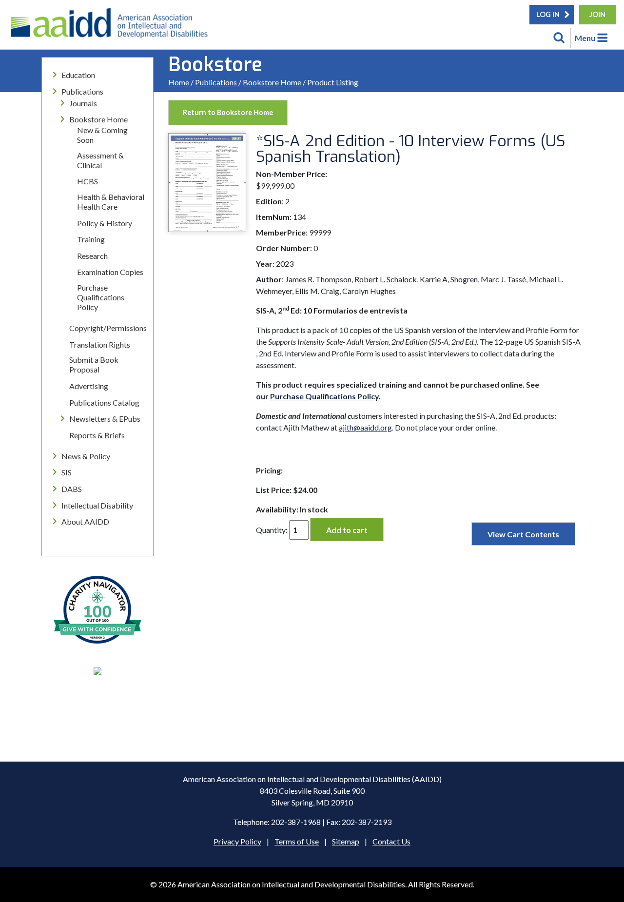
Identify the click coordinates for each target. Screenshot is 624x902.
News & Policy (85, 456)
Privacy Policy (237, 841)
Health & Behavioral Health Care (110, 201)
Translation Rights (99, 344)
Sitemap (345, 841)
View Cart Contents (523, 534)
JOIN (597, 14)
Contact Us (391, 841)
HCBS (87, 181)
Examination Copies (110, 271)
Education (78, 74)
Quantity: (272, 529)
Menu (585, 37)
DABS (71, 488)
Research (92, 255)
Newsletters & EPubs (104, 418)
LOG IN (548, 14)
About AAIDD (85, 521)
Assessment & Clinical (100, 160)
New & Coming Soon (102, 134)
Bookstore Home (273, 82)
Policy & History (104, 223)
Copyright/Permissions (108, 328)
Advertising (88, 386)
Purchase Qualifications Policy (100, 297)
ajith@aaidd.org (365, 427)
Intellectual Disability (97, 505)
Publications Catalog (104, 402)
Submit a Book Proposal (93, 364)
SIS (66, 472)
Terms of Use (296, 841)
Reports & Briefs (97, 435)
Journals (83, 103)
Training (91, 239)
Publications (216, 82)
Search (559, 38)
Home (179, 82)
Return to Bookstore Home (228, 112)
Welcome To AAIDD (112, 27)
